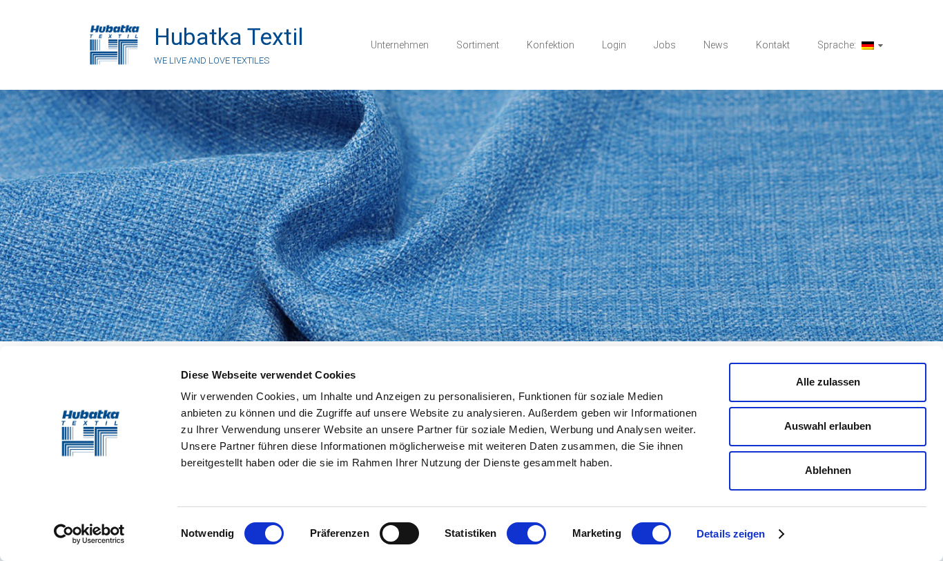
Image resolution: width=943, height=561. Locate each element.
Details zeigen (731, 534)
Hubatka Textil (229, 36)
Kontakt (773, 44)
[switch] (399, 533)
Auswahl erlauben (827, 426)
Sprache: (837, 44)
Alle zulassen (828, 382)
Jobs (665, 44)
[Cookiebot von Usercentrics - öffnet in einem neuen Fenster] (89, 534)
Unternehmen (400, 44)
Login (614, 44)
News (715, 44)
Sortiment (477, 44)
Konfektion (550, 44)
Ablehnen (828, 470)
